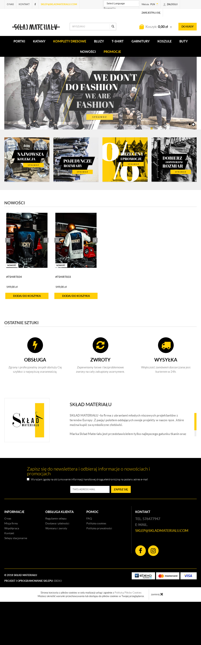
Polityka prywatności (99, 551)
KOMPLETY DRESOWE (69, 41)
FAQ (89, 542)
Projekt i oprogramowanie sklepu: (33, 604)
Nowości (88, 51)
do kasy (188, 26)
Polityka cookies (96, 547)
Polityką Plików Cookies (128, 616)
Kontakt (24, 4)
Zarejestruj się (151, 12)
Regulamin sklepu (56, 542)
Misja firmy (11, 547)
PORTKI (19, 41)
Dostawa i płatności (57, 547)
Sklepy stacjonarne (15, 561)
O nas (10, 4)
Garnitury (141, 41)
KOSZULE (164, 41)
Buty (183, 41)
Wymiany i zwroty (56, 551)
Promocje (112, 51)
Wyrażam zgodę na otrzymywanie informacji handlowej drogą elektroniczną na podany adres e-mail (89, 503)
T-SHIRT (118, 41)
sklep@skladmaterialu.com (59, 4)
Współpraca (11, 551)
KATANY (39, 41)
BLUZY (99, 41)
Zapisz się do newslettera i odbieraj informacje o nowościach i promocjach (88, 495)
